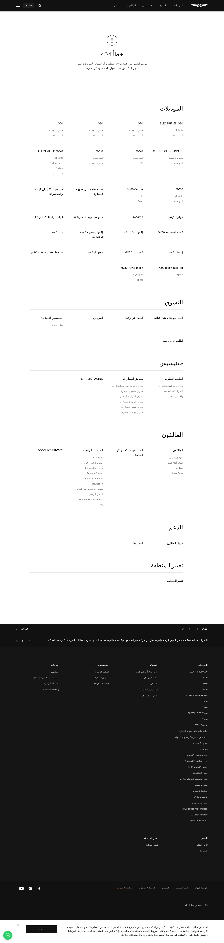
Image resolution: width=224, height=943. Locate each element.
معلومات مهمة (136, 130)
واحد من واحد (176, 396)
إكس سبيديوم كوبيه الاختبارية (194, 779)
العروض (98, 318)
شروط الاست (151, 931)
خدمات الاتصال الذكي (93, 463)
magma (204, 749)
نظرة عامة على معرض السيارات (127, 386)
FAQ (101, 505)
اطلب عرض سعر (172, 341)
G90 (205, 690)
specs (180, 274)
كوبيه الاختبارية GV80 (197, 767)
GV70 (205, 701)
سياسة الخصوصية (124, 888)
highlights (138, 274)
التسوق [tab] (163, 6)
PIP (141, 163)
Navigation (97, 484)
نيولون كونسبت (200, 743)
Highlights (178, 130)
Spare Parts (177, 473)
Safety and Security (93, 478)
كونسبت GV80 (200, 797)
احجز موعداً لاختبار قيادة (168, 318)
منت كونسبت (201, 785)
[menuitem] (197, 629)
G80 (205, 683)
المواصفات (178, 135)
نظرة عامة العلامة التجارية (170, 386)
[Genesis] (199, 5)
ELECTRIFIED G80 (198, 672)
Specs (140, 280)
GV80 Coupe (201, 725)
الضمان (165, 888)
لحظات (179, 468)
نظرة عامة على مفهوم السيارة (193, 731)
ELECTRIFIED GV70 (198, 713)
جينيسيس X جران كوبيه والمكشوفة (191, 737)
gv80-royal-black (199, 821)
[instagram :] (30, 888)
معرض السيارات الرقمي (131, 396)
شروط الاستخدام (147, 888)
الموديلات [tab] (178, 6)
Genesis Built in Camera (91, 499)
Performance (56, 163)
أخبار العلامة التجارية (173, 391)
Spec (140, 201)
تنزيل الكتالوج (175, 543)
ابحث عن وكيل (134, 318)
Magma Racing (92, 379)
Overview (98, 458)
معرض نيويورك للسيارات (131, 402)
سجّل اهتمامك (56, 325)
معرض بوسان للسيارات (132, 412)
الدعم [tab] (117, 6)
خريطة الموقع (201, 888)
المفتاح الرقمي (96, 494)
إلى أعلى (24, 629)
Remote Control (95, 473)
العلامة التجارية (174, 379)
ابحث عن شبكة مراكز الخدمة (130, 453)
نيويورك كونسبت (200, 803)
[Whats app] (7, 935)
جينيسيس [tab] (147, 6)
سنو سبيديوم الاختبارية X (196, 755)
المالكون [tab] (131, 6)
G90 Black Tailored (198, 815)
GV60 (205, 719)
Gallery (59, 168)
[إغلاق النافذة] (18, 924)
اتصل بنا (138, 543)
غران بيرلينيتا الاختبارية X (196, 761)
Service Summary (94, 468)
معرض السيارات (133, 379)
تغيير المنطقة (175, 581)
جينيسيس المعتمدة (52, 318)
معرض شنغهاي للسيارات (131, 391)
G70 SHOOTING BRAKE (196, 695)
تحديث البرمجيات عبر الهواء (90, 489)
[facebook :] (39, 888)
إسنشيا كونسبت (200, 791)
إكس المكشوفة (200, 773)
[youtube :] (21, 888)
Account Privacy (50, 450)
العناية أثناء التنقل (175, 463)
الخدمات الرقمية (93, 450)
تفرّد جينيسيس (176, 458)
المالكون (178, 450)
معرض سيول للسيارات (132, 407)
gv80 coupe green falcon (195, 809)
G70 (205, 678)
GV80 (205, 707)
